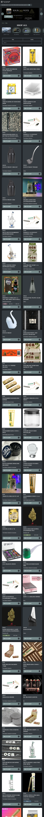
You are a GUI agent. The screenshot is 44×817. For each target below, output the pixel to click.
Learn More (8, 16)
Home (3, 23)
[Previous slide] (2, 14)
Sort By (32, 39)
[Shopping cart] (40, 2)
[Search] (39, 42)
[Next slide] (41, 14)
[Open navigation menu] (42, 2)
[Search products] (38, 1)
